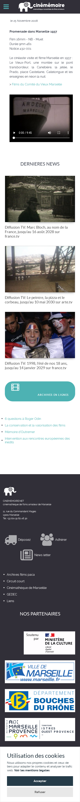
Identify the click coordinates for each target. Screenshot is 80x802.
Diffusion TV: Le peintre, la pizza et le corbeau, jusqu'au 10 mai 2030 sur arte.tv (38, 299)
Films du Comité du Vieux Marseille (36, 84)
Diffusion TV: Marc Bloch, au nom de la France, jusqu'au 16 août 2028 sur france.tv (36, 231)
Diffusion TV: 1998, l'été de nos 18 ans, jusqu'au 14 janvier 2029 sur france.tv (36, 365)
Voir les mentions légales (32, 770)
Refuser (40, 792)
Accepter (40, 781)
